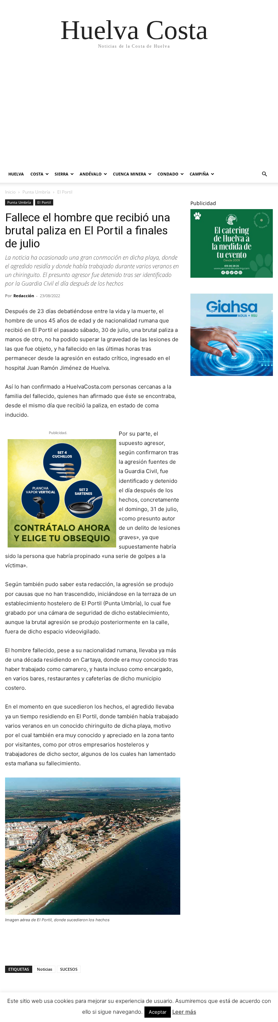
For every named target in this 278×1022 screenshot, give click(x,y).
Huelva (16, 174)
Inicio (10, 192)
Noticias (44, 969)
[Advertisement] (134, 111)
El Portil (44, 202)
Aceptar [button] (158, 1012)
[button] (264, 174)
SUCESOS (68, 969)
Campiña (199, 174)
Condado (167, 174)
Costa (36, 174)
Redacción (23, 295)
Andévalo (91, 174)
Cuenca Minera (129, 174)
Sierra (61, 174)
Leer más (184, 1011)
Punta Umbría (36, 192)
